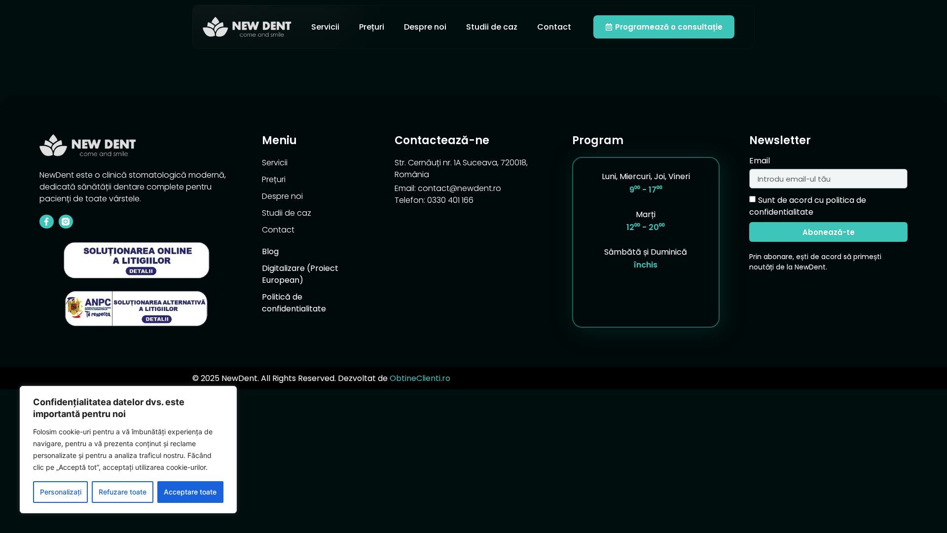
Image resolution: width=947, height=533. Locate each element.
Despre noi (425, 27)
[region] (128, 449)
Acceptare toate (190, 492)
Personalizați (60, 492)
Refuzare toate (122, 492)
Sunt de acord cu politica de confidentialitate (807, 206)
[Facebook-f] (46, 222)
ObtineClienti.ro (420, 378)
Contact (554, 27)
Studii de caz (491, 27)
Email (759, 161)
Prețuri (371, 27)
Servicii (325, 27)
